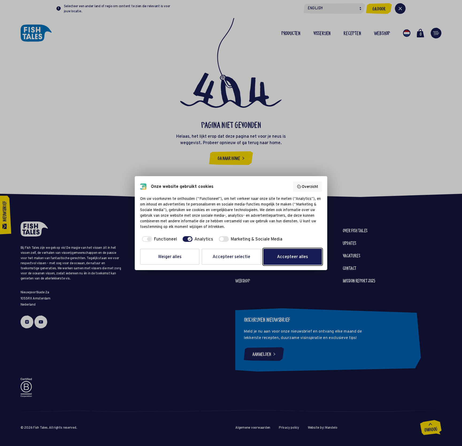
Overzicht (310, 186)
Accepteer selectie (231, 256)
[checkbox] (158, 239)
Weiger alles (170, 256)
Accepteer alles (292, 256)
